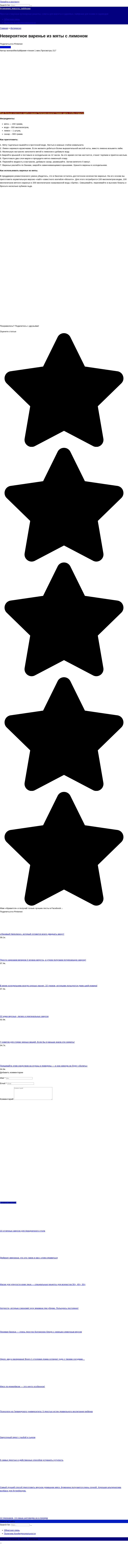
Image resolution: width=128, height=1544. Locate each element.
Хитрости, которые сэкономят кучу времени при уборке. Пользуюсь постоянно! (39, 1308)
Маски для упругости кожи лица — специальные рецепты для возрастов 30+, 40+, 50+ (43, 1284)
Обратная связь (12, 19)
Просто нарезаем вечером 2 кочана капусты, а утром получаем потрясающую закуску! (43, 960)
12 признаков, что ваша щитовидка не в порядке (24, 1518)
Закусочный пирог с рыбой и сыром (17, 1437)
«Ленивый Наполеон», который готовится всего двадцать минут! (32, 934)
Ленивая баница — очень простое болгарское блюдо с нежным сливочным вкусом (41, 1332)
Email (3, 1083)
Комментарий (6, 1099)
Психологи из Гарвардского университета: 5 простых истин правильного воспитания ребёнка (46, 1411)
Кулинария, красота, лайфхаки (15, 8)
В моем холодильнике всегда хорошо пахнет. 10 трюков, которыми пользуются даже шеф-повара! (48, 985)
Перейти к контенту (9, 1)
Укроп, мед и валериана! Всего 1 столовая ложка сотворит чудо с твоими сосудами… (42, 1359)
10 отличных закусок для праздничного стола (22, 1231)
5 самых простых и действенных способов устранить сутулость (31, 1460)
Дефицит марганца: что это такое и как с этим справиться (29, 1258)
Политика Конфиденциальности (20, 22)
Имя (2, 1078)
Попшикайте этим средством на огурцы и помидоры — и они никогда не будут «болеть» (43, 1066)
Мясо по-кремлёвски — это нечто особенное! (22, 1386)
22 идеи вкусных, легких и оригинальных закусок (24, 1016)
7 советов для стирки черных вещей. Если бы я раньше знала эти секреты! (37, 1042)
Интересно (5, 47)
